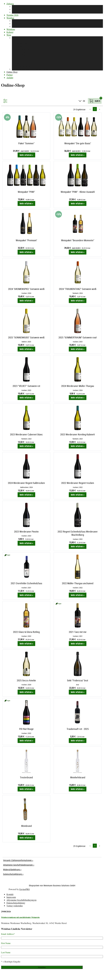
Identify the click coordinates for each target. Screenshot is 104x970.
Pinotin (20, 60)
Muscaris (21, 63)
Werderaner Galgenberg (22, 23)
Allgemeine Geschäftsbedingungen (21, 899)
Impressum (11, 897)
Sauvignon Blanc (24, 49)
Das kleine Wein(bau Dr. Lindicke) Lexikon (30, 69)
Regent (20, 57)
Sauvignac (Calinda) (26, 40)
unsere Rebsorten (19, 37)
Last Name (5, 952)
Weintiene (10, 29)
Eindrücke (16, 12)
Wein (8, 34)
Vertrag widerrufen (14, 905)
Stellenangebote (18, 9)
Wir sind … (17, 6)
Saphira (20, 46)
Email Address (8, 933)
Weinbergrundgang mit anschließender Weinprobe (20, 917)
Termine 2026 (12, 15)
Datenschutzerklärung (15, 902)
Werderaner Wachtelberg (22, 26)
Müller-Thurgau (24, 43)
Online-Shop (11, 71)
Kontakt (9, 894)
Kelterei (9, 32)
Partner (9, 74)
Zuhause (10, 3)
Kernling (21, 52)
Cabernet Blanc (24, 66)
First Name (6, 943)
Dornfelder (22, 54)
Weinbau (10, 17)
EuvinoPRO (24, 889)
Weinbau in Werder (20, 20)
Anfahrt (9, 77)
